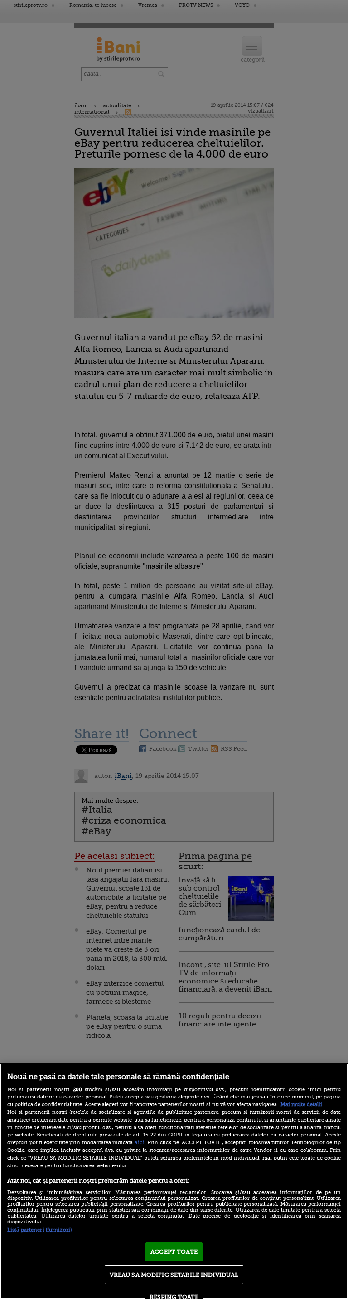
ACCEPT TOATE (174, 1251)
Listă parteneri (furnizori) (39, 1230)
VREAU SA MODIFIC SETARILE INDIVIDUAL (174, 1274)
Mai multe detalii (301, 1104)
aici (140, 1142)
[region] (174, 1181)
